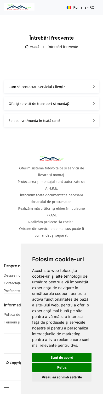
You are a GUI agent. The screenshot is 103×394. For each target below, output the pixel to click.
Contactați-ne (14, 283)
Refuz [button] (62, 367)
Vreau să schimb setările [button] (62, 377)
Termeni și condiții (18, 322)
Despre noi (12, 275)
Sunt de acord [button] (62, 357)
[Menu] (6, 387)
